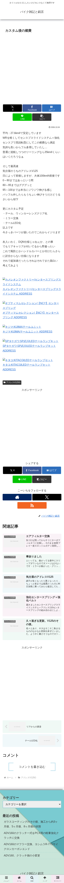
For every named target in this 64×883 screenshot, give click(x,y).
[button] (41, 117)
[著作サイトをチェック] (17, 497)
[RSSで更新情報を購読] (31, 505)
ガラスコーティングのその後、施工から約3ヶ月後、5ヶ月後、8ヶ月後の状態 (31, 824)
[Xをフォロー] (46, 497)
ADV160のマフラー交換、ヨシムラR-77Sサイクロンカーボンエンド (31, 846)
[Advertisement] (32, 68)
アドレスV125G (13, 382)
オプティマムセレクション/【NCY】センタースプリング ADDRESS (31, 315)
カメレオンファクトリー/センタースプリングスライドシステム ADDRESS (32, 291)
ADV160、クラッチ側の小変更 (22, 855)
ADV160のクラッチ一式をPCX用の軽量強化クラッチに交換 (31, 835)
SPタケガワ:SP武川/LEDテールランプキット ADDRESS (29, 348)
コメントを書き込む (32, 766)
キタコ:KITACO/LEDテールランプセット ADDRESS (26, 367)
